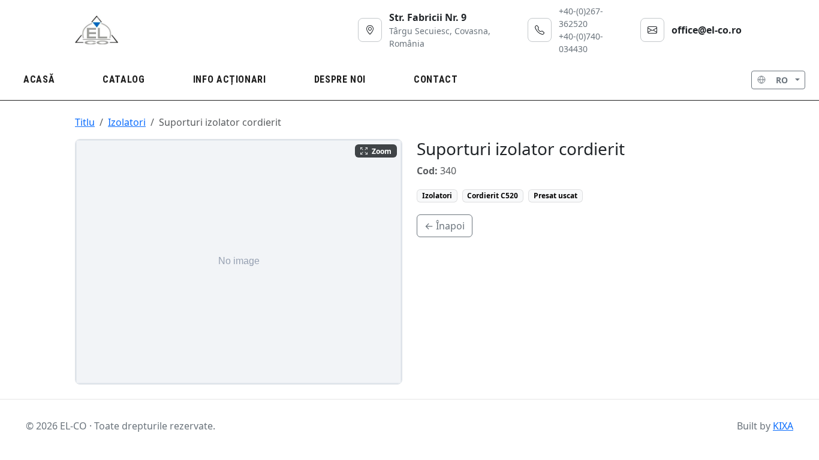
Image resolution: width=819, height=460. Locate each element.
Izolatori (127, 122)
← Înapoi (444, 225)
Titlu (85, 122)
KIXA (783, 425)
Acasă (39, 79)
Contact (435, 79)
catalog (123, 79)
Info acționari (229, 79)
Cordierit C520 (492, 195)
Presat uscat (555, 195)
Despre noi (340, 79)
